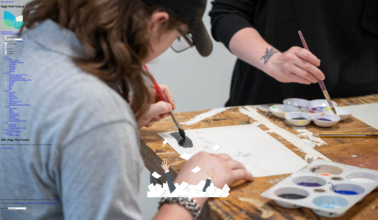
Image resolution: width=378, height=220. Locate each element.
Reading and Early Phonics (17, 78)
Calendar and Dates (15, 101)
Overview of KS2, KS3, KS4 (18, 75)
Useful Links (13, 103)
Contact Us (8, 133)
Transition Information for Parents (19, 105)
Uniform (11, 99)
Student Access (9, 129)
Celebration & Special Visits (17, 128)
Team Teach (12, 67)
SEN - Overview (14, 119)
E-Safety (11, 94)
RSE (10, 89)
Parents (7, 90)
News (6, 122)
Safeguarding (13, 108)
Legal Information (20, 203)
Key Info (7, 106)
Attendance (12, 92)
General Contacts (14, 135)
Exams (11, 85)
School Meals (13, 98)
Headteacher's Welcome (16, 62)
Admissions (12, 64)
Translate (19, 41)
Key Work (12, 82)
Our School (8, 59)
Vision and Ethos (14, 60)
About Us (12, 71)
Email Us (54, 200)
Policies (11, 112)
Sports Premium (14, 115)
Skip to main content (7, 1)
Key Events (12, 126)
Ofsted (11, 110)
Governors (12, 66)
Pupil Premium (13, 114)
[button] (6, 37)
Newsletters (12, 124)
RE (10, 87)
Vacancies (12, 69)
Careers (11, 83)
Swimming (12, 117)
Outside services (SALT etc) (17, 121)
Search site (4, 208)
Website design (32, 203)
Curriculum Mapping (15, 76)
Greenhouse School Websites (48, 203)
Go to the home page (7, 148)
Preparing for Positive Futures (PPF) (20, 80)
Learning (7, 73)
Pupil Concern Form (15, 131)
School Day (12, 96)
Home (7, 57)
